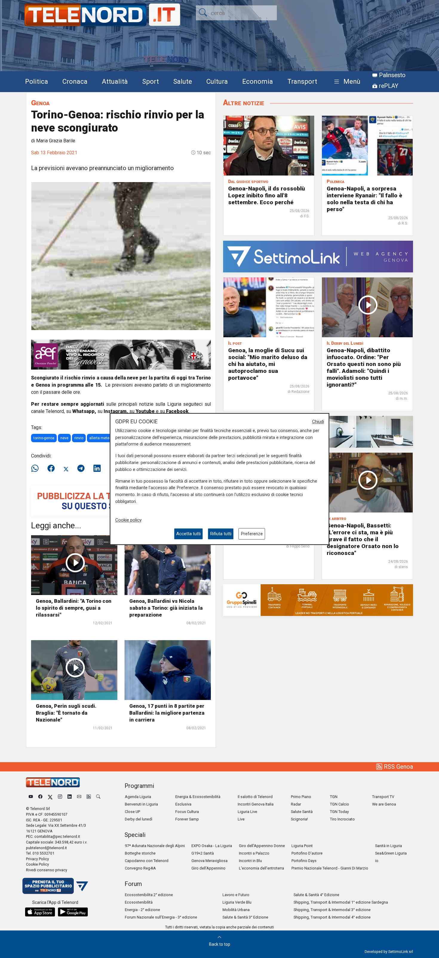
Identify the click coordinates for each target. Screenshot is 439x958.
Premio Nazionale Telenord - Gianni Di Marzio (329, 868)
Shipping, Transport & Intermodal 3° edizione (332, 909)
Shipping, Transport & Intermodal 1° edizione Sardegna (341, 902)
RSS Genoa (397, 766)
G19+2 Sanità (202, 853)
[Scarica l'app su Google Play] (72, 912)
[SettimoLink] (318, 256)
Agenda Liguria (138, 796)
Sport (150, 81)
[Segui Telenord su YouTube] (31, 796)
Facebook (177, 411)
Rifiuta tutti (220, 533)
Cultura (217, 81)
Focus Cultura (187, 811)
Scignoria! (299, 819)
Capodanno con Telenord (146, 860)
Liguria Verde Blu (236, 902)
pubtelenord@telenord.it (46, 848)
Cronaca (75, 81)
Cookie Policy (37, 864)
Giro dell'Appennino (208, 868)
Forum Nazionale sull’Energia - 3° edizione (161, 917)
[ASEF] (121, 354)
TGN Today (339, 811)
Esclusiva (183, 804)
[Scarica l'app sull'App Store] (40, 912)
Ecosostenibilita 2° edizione (149, 895)
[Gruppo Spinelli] (318, 599)
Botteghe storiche (140, 853)
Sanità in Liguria (388, 845)
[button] (346, 82)
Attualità (115, 81)
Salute (182, 81)
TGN (333, 796)
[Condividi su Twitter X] (66, 468)
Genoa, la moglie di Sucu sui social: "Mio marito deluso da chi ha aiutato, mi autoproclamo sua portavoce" (267, 364)
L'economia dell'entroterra (261, 868)
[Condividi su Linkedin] (97, 468)
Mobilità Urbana (236, 909)
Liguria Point (302, 845)
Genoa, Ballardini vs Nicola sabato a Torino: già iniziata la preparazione (166, 608)
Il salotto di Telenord (255, 796)
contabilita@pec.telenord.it (57, 836)
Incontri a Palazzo (254, 853)
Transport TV (383, 796)
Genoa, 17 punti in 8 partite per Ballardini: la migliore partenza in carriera (167, 713)
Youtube (145, 411)
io (376, 860)
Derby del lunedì (138, 819)
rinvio (78, 438)
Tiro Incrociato (342, 819)
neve (64, 438)
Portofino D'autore (307, 853)
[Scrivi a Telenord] (79, 796)
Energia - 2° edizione (142, 909)
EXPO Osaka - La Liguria (211, 845)
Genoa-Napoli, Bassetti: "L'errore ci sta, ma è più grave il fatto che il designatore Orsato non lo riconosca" (363, 539)
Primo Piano (301, 796)
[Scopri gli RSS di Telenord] (88, 796)
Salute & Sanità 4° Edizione (316, 895)
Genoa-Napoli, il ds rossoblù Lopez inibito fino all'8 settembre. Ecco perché (266, 195)
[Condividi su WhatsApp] (36, 468)
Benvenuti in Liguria (141, 804)
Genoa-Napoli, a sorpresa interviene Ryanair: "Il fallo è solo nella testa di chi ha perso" (364, 199)
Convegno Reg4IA (140, 868)
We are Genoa (384, 804)
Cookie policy (128, 520)
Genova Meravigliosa (209, 860)
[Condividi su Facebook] (51, 468)
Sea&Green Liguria (391, 853)
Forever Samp (187, 819)
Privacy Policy (37, 859)
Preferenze (252, 533)
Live (241, 819)
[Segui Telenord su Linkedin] (69, 796)
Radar (296, 804)
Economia (257, 81)
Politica (36, 81)
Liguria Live (247, 811)
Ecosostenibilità (139, 902)
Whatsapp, (84, 411)
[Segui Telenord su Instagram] (60, 796)
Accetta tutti (188, 533)
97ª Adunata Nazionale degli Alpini (155, 845)
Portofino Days (304, 860)
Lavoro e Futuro (235, 895)
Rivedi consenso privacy (46, 870)
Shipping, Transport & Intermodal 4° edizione (332, 917)
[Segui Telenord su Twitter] (50, 796)
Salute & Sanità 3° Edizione (245, 917)
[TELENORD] (53, 782)
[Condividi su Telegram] (80, 468)
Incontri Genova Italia (256, 804)
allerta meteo (100, 438)
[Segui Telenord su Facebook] (40, 796)
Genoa (40, 102)
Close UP (132, 811)
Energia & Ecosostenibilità (197, 796)
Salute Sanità (302, 811)
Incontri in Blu (250, 860)
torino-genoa (43, 438)
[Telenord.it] (55, 885)
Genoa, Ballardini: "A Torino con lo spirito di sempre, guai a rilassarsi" (73, 608)
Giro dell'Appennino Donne (262, 845)
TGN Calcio (339, 804)
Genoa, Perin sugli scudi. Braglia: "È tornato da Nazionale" (66, 713)
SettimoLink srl (400, 951)
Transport (302, 81)
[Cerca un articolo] (98, 796)
